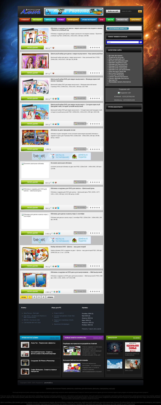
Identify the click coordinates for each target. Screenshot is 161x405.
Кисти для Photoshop (116, 73)
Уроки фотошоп (89, 20)
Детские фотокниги (115, 55)
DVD (101, 20)
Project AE (122, 20)
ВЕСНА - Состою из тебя (32, 320)
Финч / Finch (129, 370)
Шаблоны (135, 20)
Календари (73, 20)
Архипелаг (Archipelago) (61, 324)
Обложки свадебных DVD (118, 63)
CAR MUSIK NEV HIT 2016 (32, 322)
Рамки (61, 20)
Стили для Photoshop (116, 75)
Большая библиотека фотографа (75, 360)
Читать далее (32, 47)
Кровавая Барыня (112, 353)
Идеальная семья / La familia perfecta (132, 354)
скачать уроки (54, 337)
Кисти (110, 20)
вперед (50, 297)
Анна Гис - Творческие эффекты (43, 343)
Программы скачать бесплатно (120, 82)
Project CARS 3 (59, 313)
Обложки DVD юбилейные (118, 66)
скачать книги (97, 337)
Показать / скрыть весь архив (91, 329)
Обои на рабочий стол (117, 59)
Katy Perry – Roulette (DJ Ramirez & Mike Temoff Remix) (35, 316)
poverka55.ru (48, 382)
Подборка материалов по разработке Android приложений (80, 344)
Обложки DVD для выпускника (119, 70)
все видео (136, 337)
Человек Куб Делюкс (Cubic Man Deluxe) (64, 316)
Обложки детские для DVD (118, 64)
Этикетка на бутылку (116, 57)
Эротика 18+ (113, 80)
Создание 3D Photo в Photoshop (42, 361)
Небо (108, 370)
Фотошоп (37, 20)
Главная (25, 20)
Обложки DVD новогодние (118, 68)
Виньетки (50, 20)
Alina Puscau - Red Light (31, 313)
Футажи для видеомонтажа (118, 61)
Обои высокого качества (117, 71)
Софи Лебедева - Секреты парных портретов (44, 370)
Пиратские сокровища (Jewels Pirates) (63, 320)
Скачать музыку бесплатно (118, 77)
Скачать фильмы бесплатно (119, 78)
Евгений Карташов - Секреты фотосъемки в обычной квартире (43, 353)
